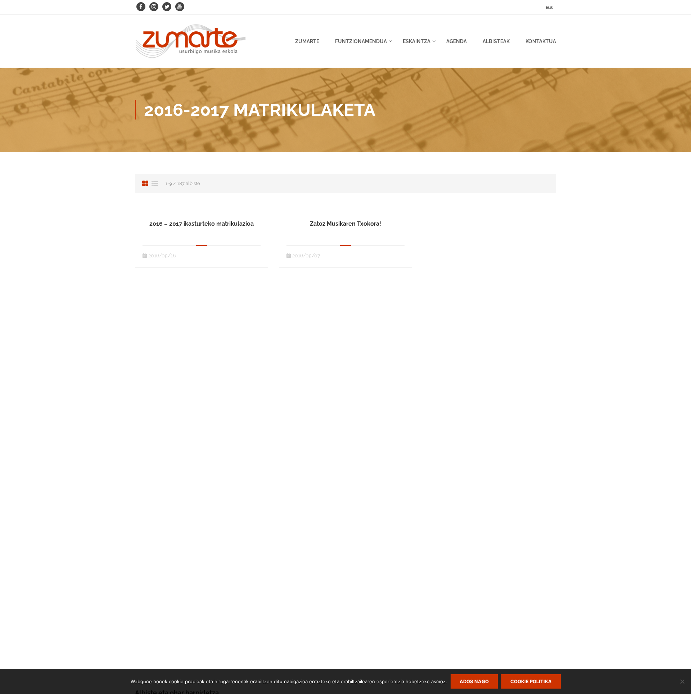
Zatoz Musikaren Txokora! (345, 223)
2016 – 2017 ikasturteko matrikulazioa (201, 223)
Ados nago (474, 681)
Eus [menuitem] (549, 7)
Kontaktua (540, 41)
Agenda (456, 41)
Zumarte (307, 41)
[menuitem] (549, 7)
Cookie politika (531, 681)
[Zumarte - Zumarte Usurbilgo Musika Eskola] (191, 45)
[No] (682, 681)
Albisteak (496, 41)
